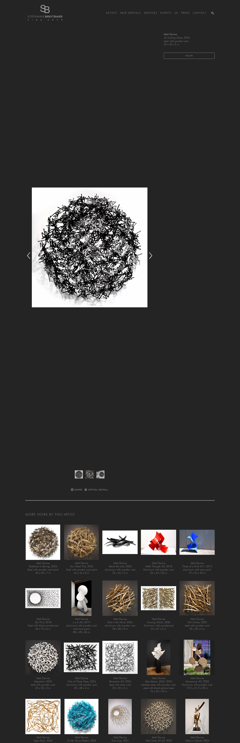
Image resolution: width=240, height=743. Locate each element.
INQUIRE (189, 56)
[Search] (212, 13)
